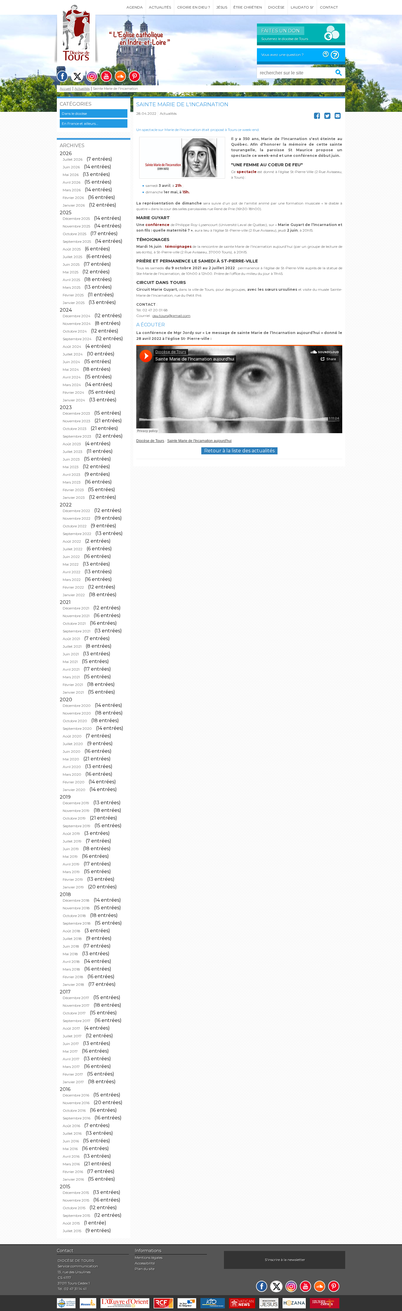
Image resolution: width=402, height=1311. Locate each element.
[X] (77, 76)
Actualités (160, 7)
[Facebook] (62, 76)
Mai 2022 (71, 564)
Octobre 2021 (74, 623)
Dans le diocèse (74, 113)
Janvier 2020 (74, 789)
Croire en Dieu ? (193, 7)
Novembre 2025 (76, 226)
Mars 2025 (71, 287)
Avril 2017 (71, 1059)
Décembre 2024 (76, 316)
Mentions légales (148, 1257)
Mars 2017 (71, 1066)
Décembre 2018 (76, 900)
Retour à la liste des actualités (239, 450)
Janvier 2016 (73, 1179)
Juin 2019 (71, 849)
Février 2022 (73, 587)
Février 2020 (73, 782)
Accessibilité (145, 1263)
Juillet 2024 (73, 354)
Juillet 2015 (72, 1231)
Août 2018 (71, 931)
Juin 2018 (71, 946)
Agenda (135, 7)
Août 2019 (71, 833)
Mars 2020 (72, 774)
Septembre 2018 (77, 923)
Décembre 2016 (76, 1095)
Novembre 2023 (76, 421)
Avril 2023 (71, 474)
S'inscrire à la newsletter (285, 1259)
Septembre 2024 (77, 339)
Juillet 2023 (72, 451)
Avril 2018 (71, 961)
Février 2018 (73, 977)
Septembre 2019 (76, 826)
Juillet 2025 (72, 257)
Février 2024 (73, 392)
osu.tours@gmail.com (171, 315)
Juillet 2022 (72, 549)
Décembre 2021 (76, 608)
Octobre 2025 (74, 234)
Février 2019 (73, 879)
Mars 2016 (71, 1164)
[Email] (338, 117)
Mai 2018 (70, 954)
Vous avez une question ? (282, 54)
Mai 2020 (71, 759)
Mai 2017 (70, 1051)
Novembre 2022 (76, 518)
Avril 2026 (71, 182)
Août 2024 (72, 346)
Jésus (221, 7)
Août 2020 (72, 736)
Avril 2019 (71, 864)
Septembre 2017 (76, 1020)
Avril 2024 (72, 377)
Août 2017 (71, 1028)
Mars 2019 (71, 872)
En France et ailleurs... (80, 123)
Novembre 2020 (77, 713)
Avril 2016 (71, 1156)
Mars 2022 (72, 579)
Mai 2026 (71, 174)
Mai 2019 (70, 856)
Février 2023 (73, 490)
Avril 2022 (71, 572)
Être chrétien (247, 7)
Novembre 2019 (76, 810)
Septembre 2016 (76, 1118)
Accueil (65, 89)
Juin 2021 (71, 654)
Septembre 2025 (77, 241)
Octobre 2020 (75, 721)
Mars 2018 (71, 969)
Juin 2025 (71, 264)
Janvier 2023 (74, 497)
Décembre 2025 (76, 218)
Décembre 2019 (76, 803)
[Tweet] (327, 117)
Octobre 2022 (75, 526)
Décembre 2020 (77, 705)
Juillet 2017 (72, 1036)
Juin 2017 (71, 1043)
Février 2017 (73, 1074)
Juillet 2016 (72, 1133)
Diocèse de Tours (150, 441)
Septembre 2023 (77, 436)
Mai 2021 (70, 661)
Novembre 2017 (76, 1005)
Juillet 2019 (72, 841)
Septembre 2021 (76, 631)
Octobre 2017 (74, 1013)
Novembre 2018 (76, 908)
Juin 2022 (71, 556)
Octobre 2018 (74, 915)
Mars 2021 (71, 677)
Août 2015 (71, 1223)
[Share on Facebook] (317, 117)
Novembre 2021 (76, 616)
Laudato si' (302, 7)
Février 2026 (73, 197)
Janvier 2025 (73, 302)
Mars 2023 (72, 482)
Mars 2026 (72, 190)
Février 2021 (73, 684)
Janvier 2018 (73, 984)
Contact (329, 7)
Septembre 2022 (77, 533)
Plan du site (145, 1269)
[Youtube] (106, 76)
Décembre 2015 (76, 1192)
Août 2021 (71, 639)
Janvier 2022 (74, 595)
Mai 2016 (70, 1148)
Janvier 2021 (73, 692)
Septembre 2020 (77, 728)
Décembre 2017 (76, 998)
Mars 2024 (72, 385)
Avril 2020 (72, 767)
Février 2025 (73, 295)
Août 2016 (71, 1126)
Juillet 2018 (72, 938)
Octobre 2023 (75, 428)
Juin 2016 (71, 1141)
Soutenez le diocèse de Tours (284, 38)
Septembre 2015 (76, 1215)
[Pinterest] (134, 76)
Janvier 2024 (74, 400)
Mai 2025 (70, 272)
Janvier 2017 (73, 1082)
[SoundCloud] (120, 76)
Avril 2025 (71, 280)
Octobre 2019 (74, 818)
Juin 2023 (71, 459)
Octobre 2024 (75, 331)
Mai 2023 (71, 467)
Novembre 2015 (76, 1200)
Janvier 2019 (73, 887)
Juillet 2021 (72, 646)
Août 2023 (72, 444)
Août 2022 (72, 541)
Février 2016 (73, 1171)
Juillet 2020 (73, 744)
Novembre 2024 (77, 323)
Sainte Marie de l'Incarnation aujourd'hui (199, 441)
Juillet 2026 (72, 159)
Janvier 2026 (74, 205)
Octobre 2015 (74, 1208)
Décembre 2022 (76, 511)
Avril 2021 (71, 669)
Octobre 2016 (74, 1110)
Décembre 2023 (76, 413)
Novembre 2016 (76, 1103)
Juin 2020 (71, 751)
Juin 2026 (71, 167)
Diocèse (276, 7)
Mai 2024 (71, 369)
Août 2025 (72, 249)
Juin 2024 (71, 362)
